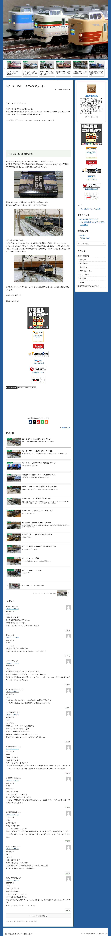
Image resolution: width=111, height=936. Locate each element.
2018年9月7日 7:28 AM (12, 749)
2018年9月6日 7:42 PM (12, 692)
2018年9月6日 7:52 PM (12, 715)
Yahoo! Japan (85, 238)
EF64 (34, 387)
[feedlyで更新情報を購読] (42, 422)
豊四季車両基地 (91, 96)
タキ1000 (28, 387)
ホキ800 (21, 387)
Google (82, 235)
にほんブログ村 (38, 363)
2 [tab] (57, 79)
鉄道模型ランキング (38, 372)
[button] (104, 244)
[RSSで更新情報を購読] (46, 422)
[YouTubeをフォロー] (38, 422)
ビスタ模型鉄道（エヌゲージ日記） (92, 222)
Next (106, 69)
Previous (4, 69)
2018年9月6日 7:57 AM (12, 609)
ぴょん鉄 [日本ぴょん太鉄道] (90, 209)
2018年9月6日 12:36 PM (12, 637)
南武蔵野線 (84, 225)
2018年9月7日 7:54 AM (12, 849)
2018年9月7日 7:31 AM (12, 780)
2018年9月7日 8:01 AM (12, 880)
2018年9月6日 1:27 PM (12, 663)
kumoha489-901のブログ (89, 219)
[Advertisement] (38, 96)
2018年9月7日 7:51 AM (12, 814)
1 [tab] (54, 79)
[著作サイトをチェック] (30, 422)
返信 (68, 630)
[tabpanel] (14, 68)
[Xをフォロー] (34, 422)
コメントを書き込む (38, 916)
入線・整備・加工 (12, 387)
